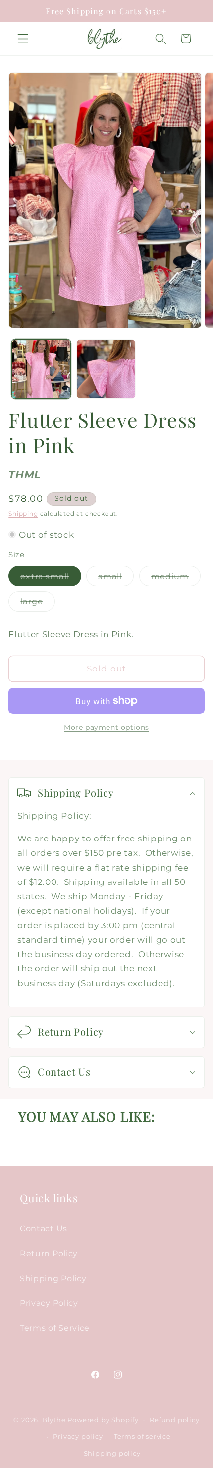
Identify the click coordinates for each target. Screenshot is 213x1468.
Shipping (23, 513)
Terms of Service (55, 1328)
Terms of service (142, 1436)
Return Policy (49, 1253)
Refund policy (174, 1420)
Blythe (54, 1420)
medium (176, 578)
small (116, 578)
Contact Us (43, 1228)
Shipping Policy (53, 1278)
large (37, 604)
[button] (23, 38)
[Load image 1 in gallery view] (41, 369)
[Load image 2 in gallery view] (106, 369)
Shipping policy (112, 1453)
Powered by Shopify (103, 1420)
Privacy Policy (49, 1303)
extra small (50, 578)
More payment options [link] (106, 727)
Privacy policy (78, 1436)
